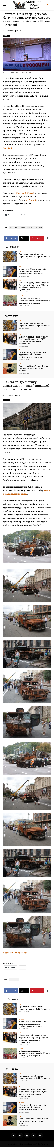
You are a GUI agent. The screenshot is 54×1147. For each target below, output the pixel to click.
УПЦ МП (39, 227)
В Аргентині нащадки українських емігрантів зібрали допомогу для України (34, 300)
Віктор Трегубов (26, 227)
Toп (20, 251)
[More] (47, 238)
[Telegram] (27, 1135)
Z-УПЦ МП (13, 227)
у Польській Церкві (24, 193)
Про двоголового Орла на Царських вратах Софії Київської (34, 255)
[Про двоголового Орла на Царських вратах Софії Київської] (10, 256)
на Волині (31, 200)
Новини (6, 35)
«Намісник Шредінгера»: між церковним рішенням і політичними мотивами (32, 271)
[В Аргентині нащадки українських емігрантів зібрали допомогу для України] (10, 300)
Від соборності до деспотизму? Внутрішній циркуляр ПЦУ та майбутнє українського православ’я (34, 286)
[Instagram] (20, 1135)
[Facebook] (13, 1135)
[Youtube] (40, 1135)
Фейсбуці (7, 148)
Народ (21, 295)
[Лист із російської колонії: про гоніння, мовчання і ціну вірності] (10, 368)
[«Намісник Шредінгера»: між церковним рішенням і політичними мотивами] (10, 271)
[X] (33, 1135)
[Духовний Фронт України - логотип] (27, 5)
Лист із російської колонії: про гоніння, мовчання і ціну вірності (33, 368)
